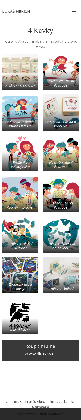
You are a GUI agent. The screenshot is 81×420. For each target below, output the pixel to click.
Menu (74, 11)
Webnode (55, 414)
